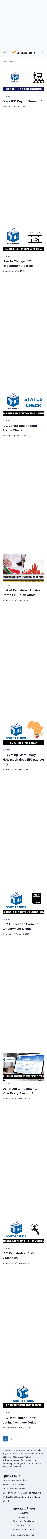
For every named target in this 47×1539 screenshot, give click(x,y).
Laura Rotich (9, 271)
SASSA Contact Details (23, 1529)
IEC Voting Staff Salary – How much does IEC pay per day (23, 759)
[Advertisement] (23, 23)
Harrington (8, 106)
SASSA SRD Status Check (15, 1480)
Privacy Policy (23, 1525)
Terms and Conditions (23, 1521)
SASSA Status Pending (14, 1484)
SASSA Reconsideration (14, 1488)
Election (6, 96)
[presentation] (23, 79)
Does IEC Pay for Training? (22, 101)
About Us (23, 1513)
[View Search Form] (42, 52)
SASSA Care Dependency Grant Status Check (21, 1499)
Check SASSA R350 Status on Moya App (22, 1493)
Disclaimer (23, 1517)
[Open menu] (5, 52)
